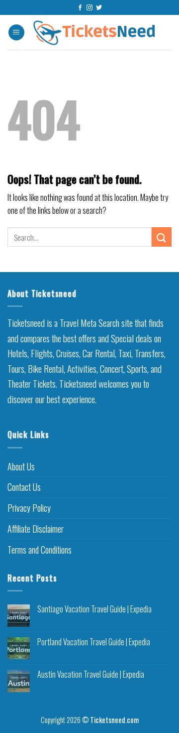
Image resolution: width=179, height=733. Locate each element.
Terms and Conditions (39, 549)
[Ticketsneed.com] (94, 32)
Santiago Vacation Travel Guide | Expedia (94, 609)
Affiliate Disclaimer (35, 528)
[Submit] (162, 237)
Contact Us (24, 486)
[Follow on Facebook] (80, 7)
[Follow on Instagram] (89, 7)
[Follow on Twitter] (99, 7)
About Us (21, 466)
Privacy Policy (29, 507)
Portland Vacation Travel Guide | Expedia (93, 642)
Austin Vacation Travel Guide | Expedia (90, 674)
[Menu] (16, 32)
